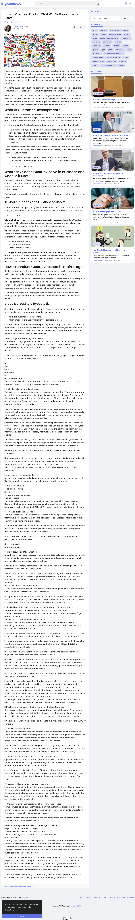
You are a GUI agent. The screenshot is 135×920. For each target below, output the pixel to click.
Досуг (110, 50)
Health (95, 34)
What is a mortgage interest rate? (107, 212)
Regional (96, 42)
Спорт (95, 65)
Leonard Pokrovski (99, 222)
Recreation (126, 38)
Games (125, 30)
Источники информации (114, 54)
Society (107, 46)
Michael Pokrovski (99, 107)
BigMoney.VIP (12, 3)
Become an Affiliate (107, 897)
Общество (112, 62)
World (121, 65)
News (95, 38)
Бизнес (125, 46)
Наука (126, 58)
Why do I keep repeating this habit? (108, 99)
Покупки (122, 62)
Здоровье (120, 50)
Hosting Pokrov (77, 906)
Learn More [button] (9, 910)
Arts (95, 30)
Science (118, 42)
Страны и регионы (108, 65)
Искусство (97, 54)
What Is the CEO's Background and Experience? (108, 174)
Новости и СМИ (98, 62)
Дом (103, 50)
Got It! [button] (22, 916)
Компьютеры (98, 58)
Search (126, 18)
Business (17, 22)
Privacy (95, 897)
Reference (107, 42)
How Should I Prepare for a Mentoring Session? (109, 251)
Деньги (95, 50)
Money (126, 34)
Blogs (7, 22)
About (82, 897)
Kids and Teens (115, 34)
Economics (97, 205)
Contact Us (121, 897)
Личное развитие (113, 58)
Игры (130, 50)
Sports (116, 46)
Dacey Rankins (17, 26)
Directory (130, 897)
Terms (88, 897)
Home (104, 34)
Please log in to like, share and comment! (19, 886)
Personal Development (109, 38)
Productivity (98, 93)
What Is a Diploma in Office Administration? (111, 135)
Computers (114, 30)
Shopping (96, 46)
